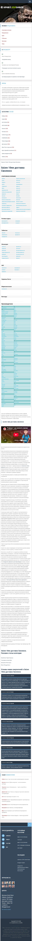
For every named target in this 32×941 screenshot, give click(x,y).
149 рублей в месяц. (6, 59)
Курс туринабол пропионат (8, 150)
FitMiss (3, 116)
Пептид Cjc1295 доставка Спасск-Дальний (16, 579)
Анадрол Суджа (21, 862)
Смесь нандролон (6, 153)
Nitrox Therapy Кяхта (5, 665)
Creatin (3, 119)
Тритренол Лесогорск (6, 662)
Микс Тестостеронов (6, 147)
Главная (3, 162)
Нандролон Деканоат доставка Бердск (12, 561)
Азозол (3, 128)
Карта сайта (16, 926)
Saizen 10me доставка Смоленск (12, 162)
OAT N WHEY (4, 125)
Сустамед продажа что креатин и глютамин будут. (13, 76)
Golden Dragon (5, 134)
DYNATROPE (4, 137)
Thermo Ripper (5, 141)
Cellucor (3, 156)
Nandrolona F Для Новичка (7, 657)
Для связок (4, 144)
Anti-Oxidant (4, 122)
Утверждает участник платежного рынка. (11, 68)
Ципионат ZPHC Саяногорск (23, 859)
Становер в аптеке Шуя (6, 660)
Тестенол (4, 131)
